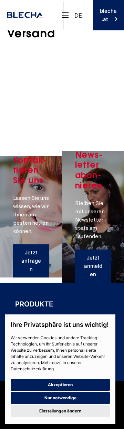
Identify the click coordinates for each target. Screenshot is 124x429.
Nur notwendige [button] (60, 397)
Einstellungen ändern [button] (60, 410)
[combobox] (78, 15)
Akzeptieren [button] (60, 384)
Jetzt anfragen (31, 260)
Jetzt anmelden (93, 265)
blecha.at (108, 15)
